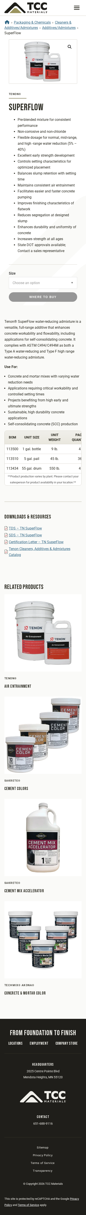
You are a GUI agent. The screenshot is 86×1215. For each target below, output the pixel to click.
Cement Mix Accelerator (24, 891)
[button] (77, 8)
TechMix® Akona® (19, 985)
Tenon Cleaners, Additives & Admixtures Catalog (39, 552)
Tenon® (15, 94)
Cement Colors (16, 788)
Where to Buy (43, 297)
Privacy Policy (43, 1155)
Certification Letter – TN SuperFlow (36, 542)
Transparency (42, 1170)
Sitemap (43, 1147)
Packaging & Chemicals (32, 22)
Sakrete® (12, 780)
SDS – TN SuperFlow (25, 535)
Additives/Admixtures (59, 28)
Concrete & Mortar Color (25, 993)
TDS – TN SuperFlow (25, 528)
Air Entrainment (17, 686)
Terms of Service (43, 1163)
